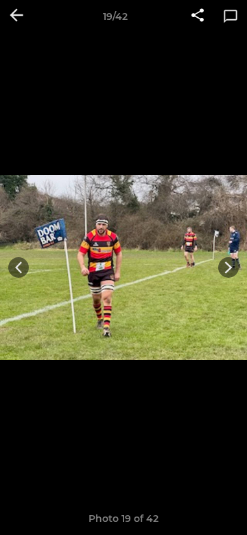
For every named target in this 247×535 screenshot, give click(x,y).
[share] (197, 16)
